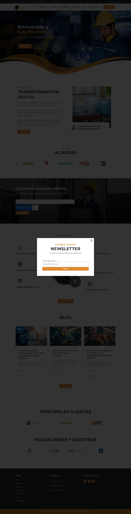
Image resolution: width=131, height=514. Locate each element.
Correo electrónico (48, 261)
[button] (91, 240)
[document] (65, 257)
